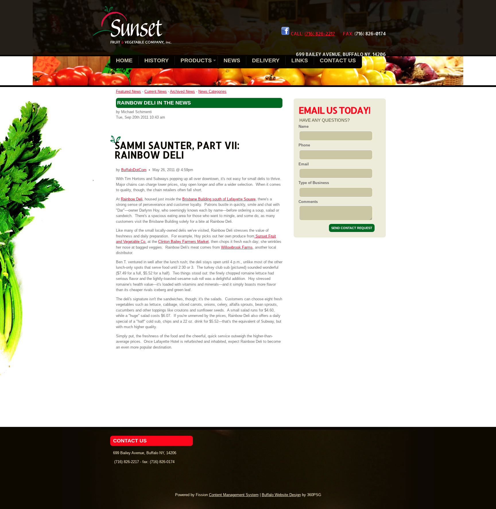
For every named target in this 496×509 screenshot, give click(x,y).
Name (304, 126)
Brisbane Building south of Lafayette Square (218, 199)
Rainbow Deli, (132, 199)
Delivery (266, 60)
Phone (304, 145)
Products (196, 60)
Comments (308, 202)
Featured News (128, 91)
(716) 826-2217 (320, 33)
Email (304, 164)
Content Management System (234, 495)
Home (124, 60)
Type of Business (314, 183)
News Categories (212, 91)
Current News (155, 91)
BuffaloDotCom (133, 170)
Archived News (182, 91)
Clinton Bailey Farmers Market (183, 241)
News (232, 60)
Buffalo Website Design (281, 495)
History (156, 60)
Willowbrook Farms (237, 247)
